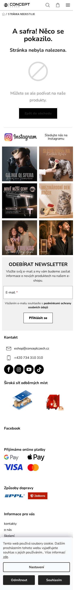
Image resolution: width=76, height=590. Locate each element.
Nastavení (36, 567)
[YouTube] (29, 369)
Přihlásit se (38, 318)
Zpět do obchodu (38, 113)
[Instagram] (19, 369)
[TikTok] (39, 369)
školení (9, 536)
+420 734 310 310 (28, 358)
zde (5, 557)
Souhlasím (54, 580)
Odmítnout (19, 580)
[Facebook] (8, 369)
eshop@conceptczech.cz (31, 348)
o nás (8, 530)
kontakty (10, 523)
